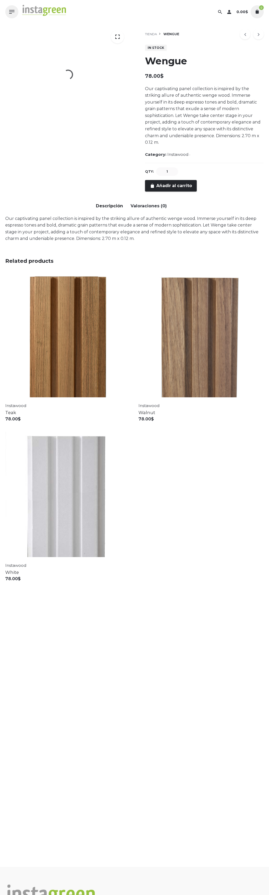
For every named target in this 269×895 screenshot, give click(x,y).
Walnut (146, 412)
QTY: (149, 171)
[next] (258, 34)
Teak (10, 412)
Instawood (177, 154)
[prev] (245, 34)
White (12, 572)
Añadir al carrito (23, 424)
